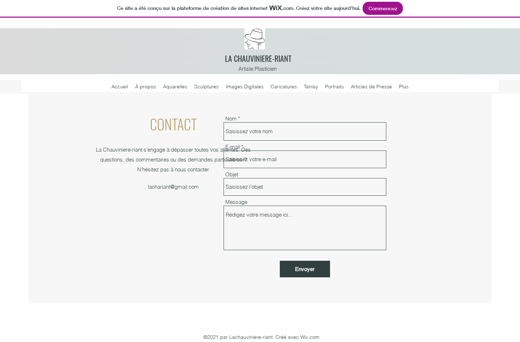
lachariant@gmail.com (173, 186)
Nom (231, 118)
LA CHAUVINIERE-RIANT (258, 58)
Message (236, 202)
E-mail (232, 146)
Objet (231, 174)
